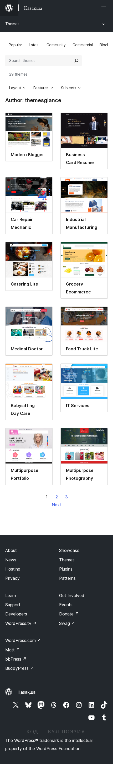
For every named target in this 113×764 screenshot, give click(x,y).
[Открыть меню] (104, 8)
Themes (12, 24)
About (11, 550)
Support (12, 604)
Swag (67, 623)
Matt (12, 649)
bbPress (16, 659)
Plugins (66, 569)
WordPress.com (23, 640)
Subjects (68, 88)
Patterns (67, 578)
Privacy (12, 578)
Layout (15, 88)
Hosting (12, 569)
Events (66, 604)
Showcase (69, 550)
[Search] (76, 60)
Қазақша (26, 692)
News (10, 559)
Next (56, 504)
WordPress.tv (21, 623)
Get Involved (71, 595)
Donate (69, 614)
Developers (16, 614)
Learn (10, 595)
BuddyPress (19, 668)
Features (41, 88)
